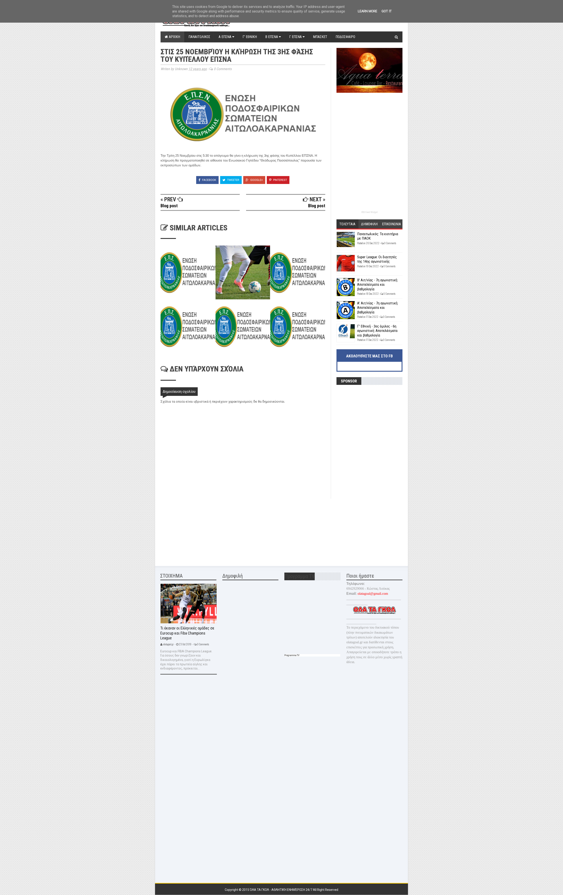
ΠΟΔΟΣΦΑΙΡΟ (345, 37)
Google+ (256, 180)
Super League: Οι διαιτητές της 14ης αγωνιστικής (377, 259)
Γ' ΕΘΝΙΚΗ (250, 37)
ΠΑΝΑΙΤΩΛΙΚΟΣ (199, 37)
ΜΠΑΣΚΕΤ (320, 37)
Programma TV (291, 655)
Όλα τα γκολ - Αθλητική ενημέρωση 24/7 (281, 889)
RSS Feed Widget (369, 212)
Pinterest (279, 180)
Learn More (367, 11)
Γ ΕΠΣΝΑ (296, 37)
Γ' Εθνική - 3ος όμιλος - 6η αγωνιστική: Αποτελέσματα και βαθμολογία (377, 330)
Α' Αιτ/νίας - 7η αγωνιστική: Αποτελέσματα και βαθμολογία (377, 307)
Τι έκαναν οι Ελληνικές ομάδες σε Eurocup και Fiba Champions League (187, 633)
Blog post (169, 205)
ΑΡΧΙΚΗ (174, 37)
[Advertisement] (194, 529)
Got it (387, 11)
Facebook (208, 180)
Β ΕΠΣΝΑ (272, 37)
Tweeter (233, 180)
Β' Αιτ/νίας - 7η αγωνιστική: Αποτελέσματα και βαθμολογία (377, 284)
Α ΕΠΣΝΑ (225, 37)
